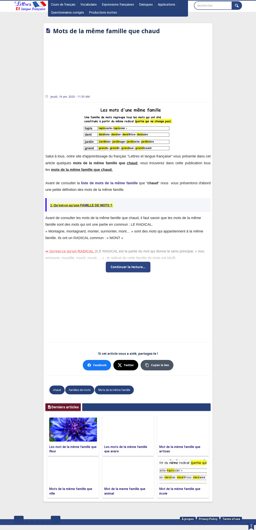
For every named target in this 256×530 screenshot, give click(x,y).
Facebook (100, 365)
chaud (57, 390)
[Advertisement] (128, 66)
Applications (166, 4)
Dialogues (146, 4)
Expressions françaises (118, 4)
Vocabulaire (88, 4)
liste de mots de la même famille (109, 183)
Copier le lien (160, 365)
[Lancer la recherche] (237, 5)
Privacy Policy (208, 519)
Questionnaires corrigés (67, 12)
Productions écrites (103, 12)
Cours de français (63, 4)
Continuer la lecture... (128, 267)
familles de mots (80, 390)
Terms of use (231, 519)
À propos (188, 519)
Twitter (129, 365)
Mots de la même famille (114, 390)
